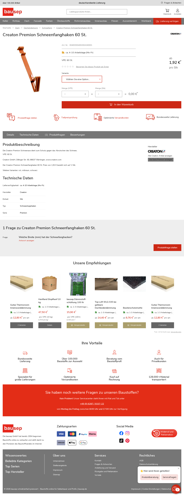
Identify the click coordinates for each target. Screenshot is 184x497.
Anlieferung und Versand (105, 468)
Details (10, 134)
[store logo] (16, 12)
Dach (17, 28)
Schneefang (47, 28)
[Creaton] (176, 33)
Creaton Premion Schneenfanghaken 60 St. (74, 28)
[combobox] (97, 12)
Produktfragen (55, 134)
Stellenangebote (60, 465)
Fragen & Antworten (172, 2)
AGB (141, 460)
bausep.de (82, 489)
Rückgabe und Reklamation (106, 471)
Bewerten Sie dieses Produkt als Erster (92, 67)
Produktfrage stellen (27, 117)
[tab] (92, 237)
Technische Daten (29, 134)
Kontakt (98, 460)
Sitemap (56, 474)
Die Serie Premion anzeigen (160, 159)
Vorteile (98, 475)
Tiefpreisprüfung (69, 117)
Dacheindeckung (31, 28)
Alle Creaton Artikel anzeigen (160, 156)
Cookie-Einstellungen (151, 489)
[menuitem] (5, 21)
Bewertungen (77, 134)
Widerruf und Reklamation (166, 433)
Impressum (58, 470)
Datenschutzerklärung (148, 464)
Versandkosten (121, 117)
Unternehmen (59, 461)
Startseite (7, 28)
